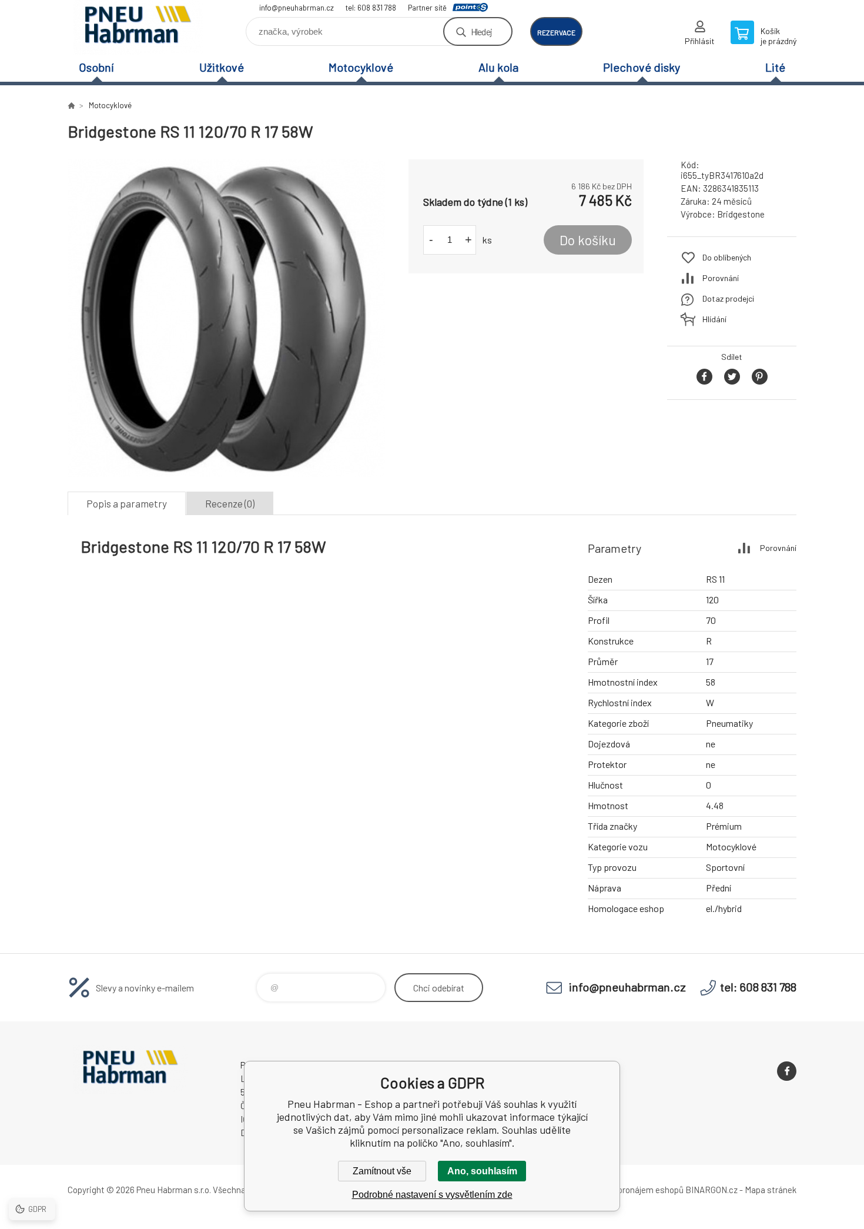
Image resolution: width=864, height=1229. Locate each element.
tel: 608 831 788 (371, 7)
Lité (775, 67)
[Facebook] (786, 1071)
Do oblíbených (726, 257)
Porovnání (720, 278)
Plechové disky (641, 67)
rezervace (556, 32)
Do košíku (588, 240)
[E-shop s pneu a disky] (71, 105)
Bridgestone (741, 214)
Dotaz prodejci (728, 298)
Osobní (96, 67)
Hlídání (714, 319)
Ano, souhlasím (482, 1171)
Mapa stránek (770, 1189)
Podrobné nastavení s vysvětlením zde (432, 1195)
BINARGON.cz (711, 1189)
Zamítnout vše (382, 1171)
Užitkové (221, 67)
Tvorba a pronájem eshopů (634, 1189)
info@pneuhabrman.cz (296, 7)
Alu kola (498, 67)
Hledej (481, 31)
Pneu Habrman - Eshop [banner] (138, 27)
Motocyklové (361, 67)
